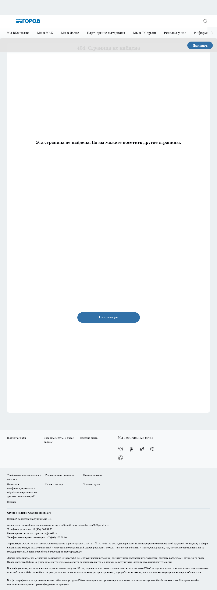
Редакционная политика (59, 475)
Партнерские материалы (106, 33)
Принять (200, 45)
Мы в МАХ (45, 33)
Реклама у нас (175, 33)
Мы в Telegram (144, 33)
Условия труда (91, 484)
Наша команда (54, 484)
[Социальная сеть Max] (120, 457)
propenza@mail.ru (63, 525)
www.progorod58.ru (39, 512)
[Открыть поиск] (205, 21)
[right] (212, 32)
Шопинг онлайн (16, 437)
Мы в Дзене (70, 33)
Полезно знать (88, 437)
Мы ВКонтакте (18, 33)
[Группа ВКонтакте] (120, 449)
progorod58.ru (71, 557)
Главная (11, 501)
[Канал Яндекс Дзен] (152, 449)
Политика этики (92, 475)
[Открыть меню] (9, 21)
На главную (108, 317)
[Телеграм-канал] (141, 449)
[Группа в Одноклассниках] (131, 449)
